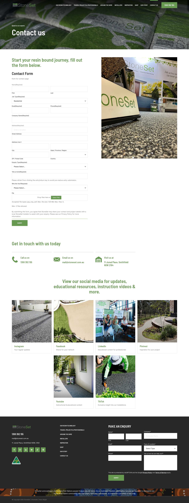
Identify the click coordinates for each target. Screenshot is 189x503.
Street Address (16, 134)
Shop (61, 447)
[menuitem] (64, 5)
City (13, 150)
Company (147, 431)
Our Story (63, 451)
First (13, 93)
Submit (19, 223)
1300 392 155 (169, 5)
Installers (64, 438)
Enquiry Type (19, 162)
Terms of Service (161, 472)
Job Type (18, 96)
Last (51, 93)
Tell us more (19, 172)
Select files (56, 197)
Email (17, 106)
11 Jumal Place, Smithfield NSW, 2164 (25, 443)
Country (53, 158)
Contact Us (64, 456)
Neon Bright (43, 499)
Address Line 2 (16, 142)
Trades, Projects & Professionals (72, 430)
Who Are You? (19, 183)
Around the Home (66, 434)
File (13, 193)
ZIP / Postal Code (17, 158)
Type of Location (149, 444)
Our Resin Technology (68, 426)
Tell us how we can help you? (153, 453)
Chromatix (34, 499)
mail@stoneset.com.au (73, 262)
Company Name (20, 115)
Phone (55, 106)
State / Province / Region (58, 150)
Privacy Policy (147, 472)
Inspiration (64, 443)
